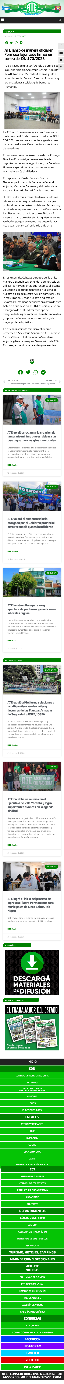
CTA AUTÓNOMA (32, 1152)
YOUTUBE (32, 1360)
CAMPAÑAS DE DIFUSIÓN (32, 1291)
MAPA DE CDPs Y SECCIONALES (32, 1259)
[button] (2, 19)
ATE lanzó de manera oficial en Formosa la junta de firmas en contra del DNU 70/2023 (28, 54)
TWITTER (32, 1353)
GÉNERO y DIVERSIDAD (32, 1218)
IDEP (31, 1131)
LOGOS (32, 1103)
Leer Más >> (12, 464)
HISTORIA (32, 1096)
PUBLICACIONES (32, 1298)
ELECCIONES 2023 (32, 1110)
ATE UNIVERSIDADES (32, 1124)
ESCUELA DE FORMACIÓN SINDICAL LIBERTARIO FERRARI (32, 1165)
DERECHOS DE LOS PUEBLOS (32, 1239)
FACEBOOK (32, 1339)
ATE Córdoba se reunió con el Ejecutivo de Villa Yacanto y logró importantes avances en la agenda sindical (30, 805)
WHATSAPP (32, 1367)
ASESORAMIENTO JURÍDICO (32, 1232)
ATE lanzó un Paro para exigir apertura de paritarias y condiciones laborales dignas (31, 609)
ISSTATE (32, 1145)
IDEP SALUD (32, 1138)
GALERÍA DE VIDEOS (32, 1305)
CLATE (32, 1159)
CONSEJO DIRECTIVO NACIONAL (32, 1076)
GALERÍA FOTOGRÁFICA (32, 1312)
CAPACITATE (32, 1197)
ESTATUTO (32, 1082)
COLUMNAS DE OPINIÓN (32, 1277)
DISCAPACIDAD (32, 1245)
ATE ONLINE (32, 1325)
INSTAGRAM (33, 1346)
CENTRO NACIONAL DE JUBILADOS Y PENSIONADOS (32, 1089)
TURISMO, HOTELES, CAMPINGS (32, 1252)
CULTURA (32, 1225)
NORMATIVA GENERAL (32, 1176)
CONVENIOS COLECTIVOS (32, 1183)
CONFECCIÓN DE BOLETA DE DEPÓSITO (32, 1332)
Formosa (9, 32)
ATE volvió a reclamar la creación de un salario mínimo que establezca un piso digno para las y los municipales (31, 436)
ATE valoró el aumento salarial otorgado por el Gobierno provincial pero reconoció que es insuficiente (30, 522)
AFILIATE (32, 1266)
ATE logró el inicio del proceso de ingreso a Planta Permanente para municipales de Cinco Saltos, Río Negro (30, 904)
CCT (32, 1169)
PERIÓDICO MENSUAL (32, 1284)
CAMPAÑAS (10, 945)
